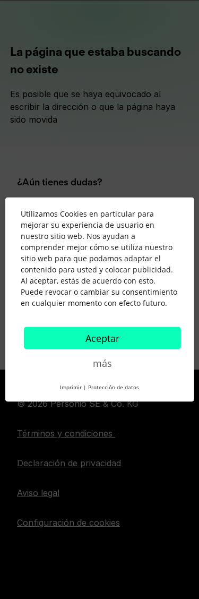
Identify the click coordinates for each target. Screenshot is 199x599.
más (102, 363)
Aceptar (102, 338)
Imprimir (71, 387)
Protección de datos (113, 387)
